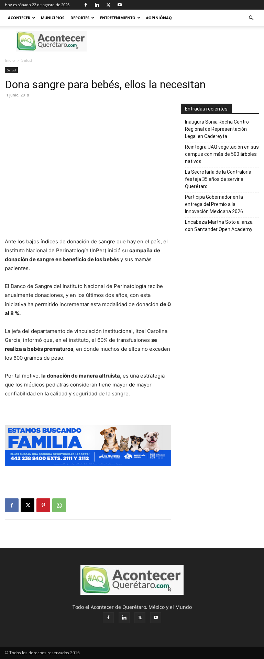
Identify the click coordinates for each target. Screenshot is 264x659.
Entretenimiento (117, 17)
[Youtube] (119, 5)
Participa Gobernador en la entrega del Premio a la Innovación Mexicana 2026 (214, 204)
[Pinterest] (43, 505)
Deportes (79, 17)
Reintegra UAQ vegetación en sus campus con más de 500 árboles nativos (222, 154)
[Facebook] (85, 5)
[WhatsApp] (59, 505)
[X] (108, 5)
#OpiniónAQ (159, 17)
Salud (11, 70)
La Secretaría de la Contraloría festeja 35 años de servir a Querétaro (218, 179)
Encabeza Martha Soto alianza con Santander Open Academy (219, 225)
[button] (251, 18)
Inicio (10, 60)
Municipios (52, 17)
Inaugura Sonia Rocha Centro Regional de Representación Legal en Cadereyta (217, 129)
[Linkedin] (97, 5)
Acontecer (19, 17)
